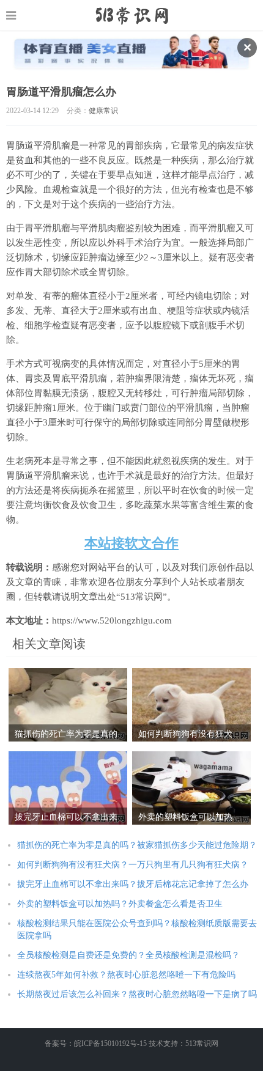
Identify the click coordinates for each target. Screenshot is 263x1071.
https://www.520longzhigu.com (132, 15)
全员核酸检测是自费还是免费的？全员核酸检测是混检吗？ (128, 955)
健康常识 (103, 110)
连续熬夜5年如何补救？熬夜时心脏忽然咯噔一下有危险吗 (126, 974)
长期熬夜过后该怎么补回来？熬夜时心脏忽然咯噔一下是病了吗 (137, 994)
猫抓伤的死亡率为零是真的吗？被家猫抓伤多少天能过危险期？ (137, 845)
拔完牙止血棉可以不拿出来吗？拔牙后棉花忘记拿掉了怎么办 (132, 884)
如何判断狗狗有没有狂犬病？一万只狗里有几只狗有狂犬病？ (132, 864)
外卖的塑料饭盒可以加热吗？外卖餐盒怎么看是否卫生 (120, 903)
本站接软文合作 (131, 543)
